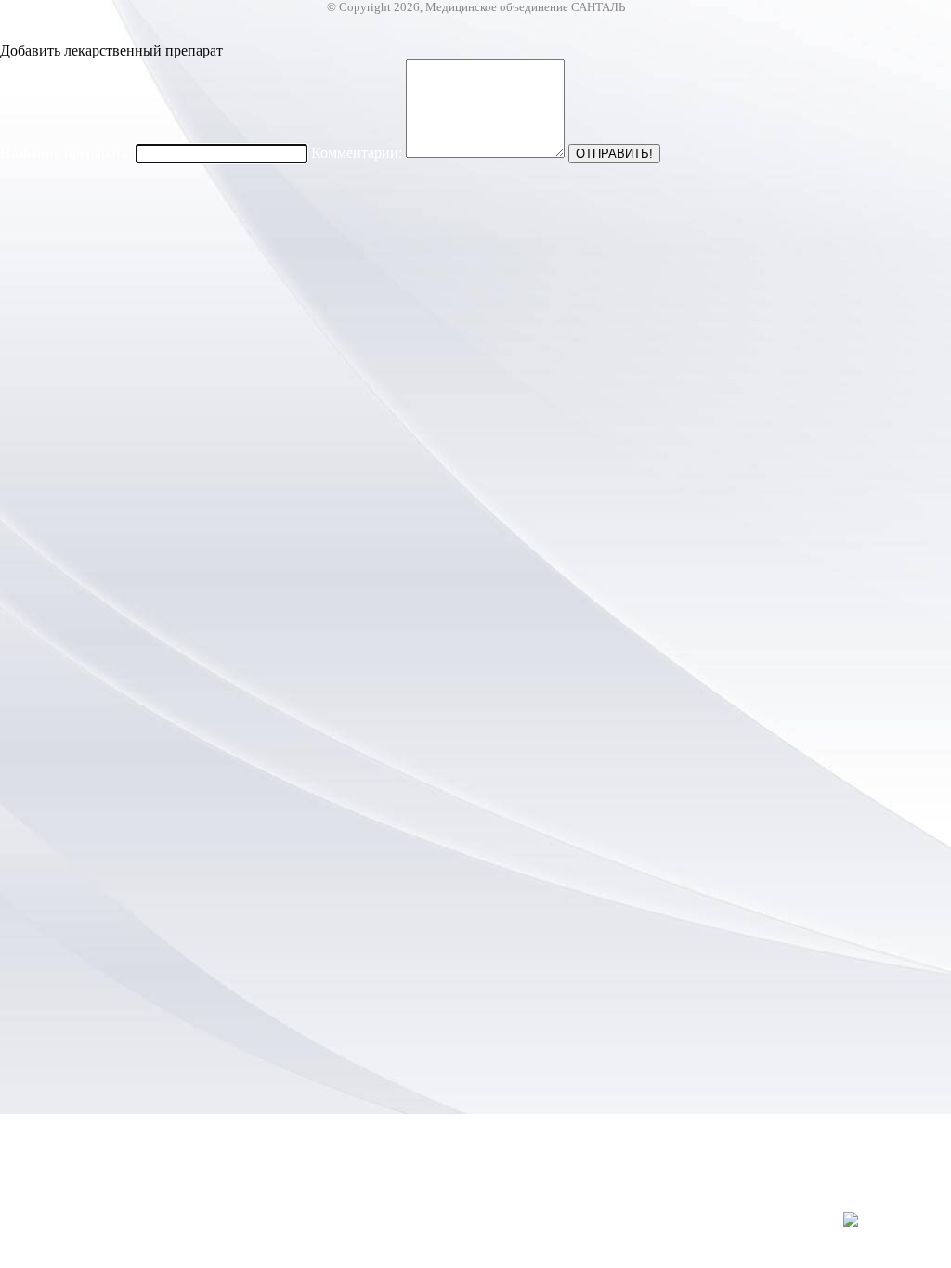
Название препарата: (66, 153)
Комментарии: (356, 153)
